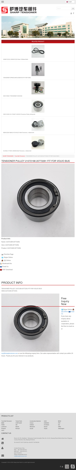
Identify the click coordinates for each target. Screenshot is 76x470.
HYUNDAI (46, 424)
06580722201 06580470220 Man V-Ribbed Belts (15, 59)
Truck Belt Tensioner (6, 421)
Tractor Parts (19, 421)
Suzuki (31, 428)
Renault (18, 428)
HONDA (32, 424)
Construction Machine (35, 421)
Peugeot (3, 428)
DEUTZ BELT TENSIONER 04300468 (12, 96)
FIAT (59, 423)
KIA (59, 424)
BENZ (59, 421)
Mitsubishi (32, 426)
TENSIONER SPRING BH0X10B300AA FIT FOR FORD (17, 77)
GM (16, 424)
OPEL (59, 426)
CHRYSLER (19, 423)
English (70, 1)
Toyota (45, 428)
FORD (3, 424)
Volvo (2, 430)
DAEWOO (46, 423)
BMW (2, 423)
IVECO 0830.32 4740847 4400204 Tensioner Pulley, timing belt (19, 114)
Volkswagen (61, 428)
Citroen (31, 423)
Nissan (45, 426)
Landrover (4, 426)
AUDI (45, 421)
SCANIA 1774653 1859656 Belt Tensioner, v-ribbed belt (17, 151)
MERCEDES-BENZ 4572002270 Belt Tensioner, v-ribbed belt (18, 132)
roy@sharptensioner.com (9, 353)
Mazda (17, 426)
